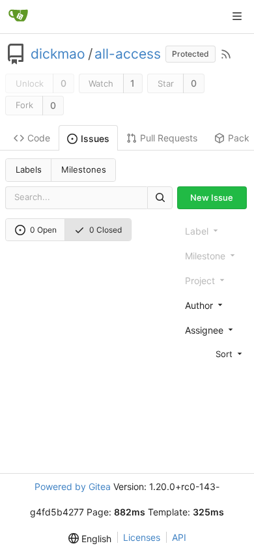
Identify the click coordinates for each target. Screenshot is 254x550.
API (179, 537)
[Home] (18, 16)
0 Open (43, 230)
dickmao (58, 54)
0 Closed (105, 230)
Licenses (141, 537)
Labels (29, 169)
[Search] (159, 197)
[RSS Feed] (226, 54)
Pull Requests (168, 137)
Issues (95, 138)
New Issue (211, 197)
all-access (127, 54)
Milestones (83, 169)
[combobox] (214, 305)
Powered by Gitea (73, 486)
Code (38, 137)
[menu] (214, 353)
